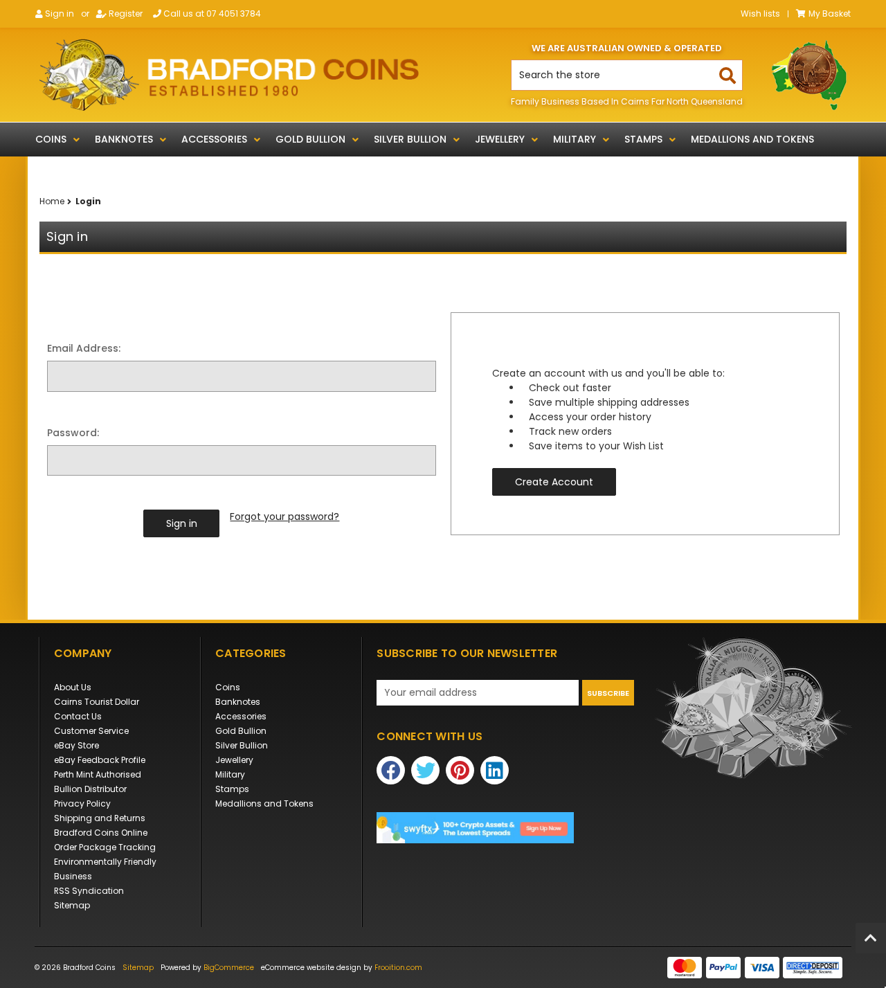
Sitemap (72, 905)
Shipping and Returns (99, 818)
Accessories (214, 139)
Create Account (554, 482)
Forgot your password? (284, 516)
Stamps (643, 139)
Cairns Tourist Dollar (96, 702)
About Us (72, 687)
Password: (73, 433)
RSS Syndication (89, 891)
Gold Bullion (310, 139)
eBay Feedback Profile (99, 760)
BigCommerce (229, 967)
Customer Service (91, 731)
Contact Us (78, 716)
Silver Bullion (410, 139)
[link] (505, 827)
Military (574, 139)
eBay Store (76, 745)
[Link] (229, 75)
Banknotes (124, 139)
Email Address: (83, 348)
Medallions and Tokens (752, 139)
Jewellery (500, 139)
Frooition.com (398, 967)
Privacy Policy (82, 803)
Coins (50, 139)
